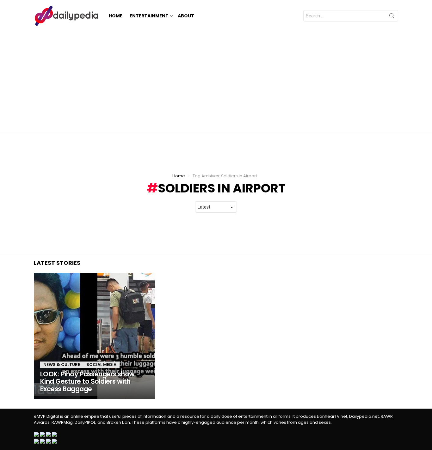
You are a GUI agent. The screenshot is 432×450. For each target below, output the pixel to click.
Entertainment (149, 16)
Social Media (101, 365)
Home (115, 16)
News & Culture (61, 365)
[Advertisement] (216, 79)
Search (392, 17)
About (186, 16)
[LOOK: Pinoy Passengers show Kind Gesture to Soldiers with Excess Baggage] (94, 336)
